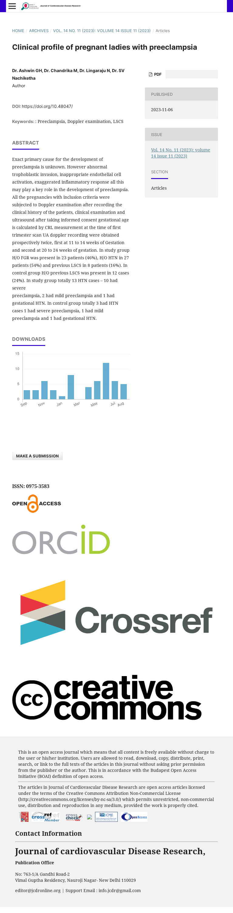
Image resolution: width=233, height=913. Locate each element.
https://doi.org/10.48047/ (47, 106)
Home (18, 30)
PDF (157, 74)
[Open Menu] (12, 6)
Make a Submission (37, 455)
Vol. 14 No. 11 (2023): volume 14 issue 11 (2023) (102, 30)
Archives (39, 30)
